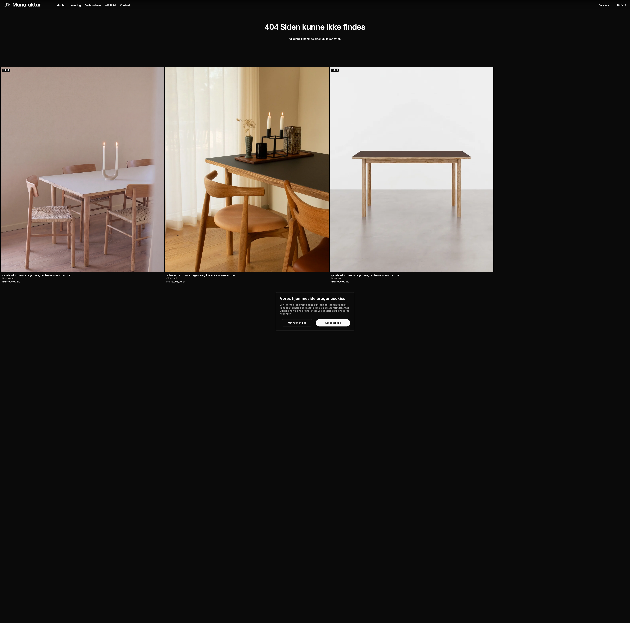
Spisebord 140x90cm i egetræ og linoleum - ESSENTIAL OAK (36, 275)
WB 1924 (110, 5)
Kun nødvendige (297, 323)
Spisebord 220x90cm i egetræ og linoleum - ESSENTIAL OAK (201, 275)
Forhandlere (93, 5)
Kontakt (125, 5)
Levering (75, 5)
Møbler (61, 5)
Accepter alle (333, 323)
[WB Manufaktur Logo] (22, 5)
